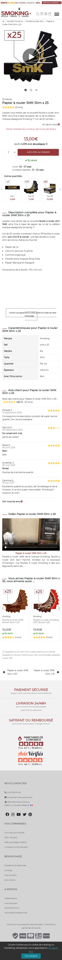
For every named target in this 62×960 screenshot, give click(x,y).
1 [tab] (25, 90)
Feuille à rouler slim (35, 21)
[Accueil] (3, 21)
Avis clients (10, 880)
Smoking (7, 99)
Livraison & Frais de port (16, 847)
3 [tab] (36, 90)
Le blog (8, 870)
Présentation (11, 898)
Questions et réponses (15, 865)
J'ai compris (31, 956)
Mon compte (11, 837)
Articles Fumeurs (15, 21)
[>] (60, 189)
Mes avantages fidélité (16, 842)
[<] (1, 189)
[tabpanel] (31, 57)
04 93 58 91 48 (13, 792)
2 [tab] (31, 90)
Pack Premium (12, 908)
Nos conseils (11, 875)
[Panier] (49, 14)
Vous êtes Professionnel (16, 912)
